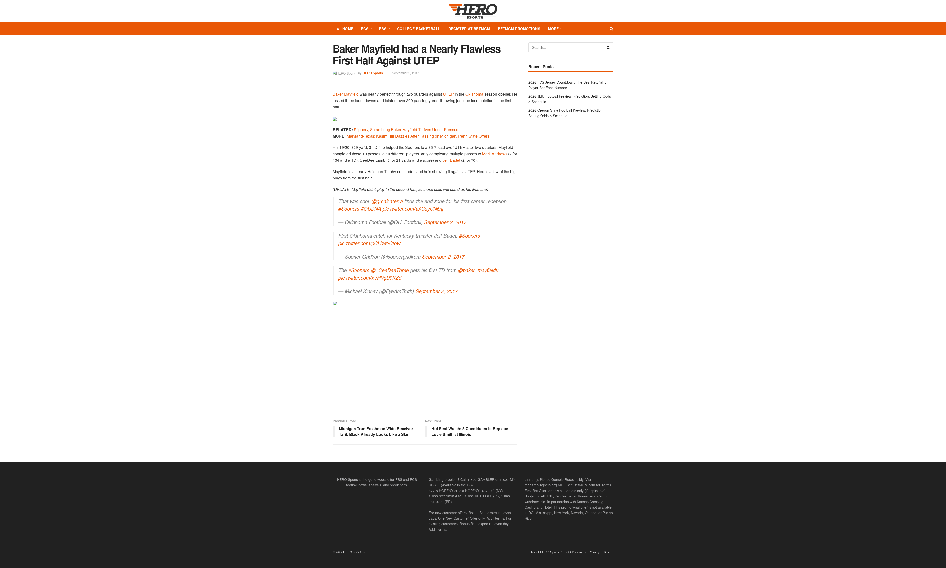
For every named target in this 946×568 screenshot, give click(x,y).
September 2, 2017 (405, 73)
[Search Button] (611, 28)
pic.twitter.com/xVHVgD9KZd (369, 277)
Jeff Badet (451, 160)
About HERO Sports (545, 552)
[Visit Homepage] (473, 11)
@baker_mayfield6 (478, 270)
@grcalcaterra (387, 201)
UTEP (448, 94)
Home (347, 28)
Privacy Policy (599, 552)
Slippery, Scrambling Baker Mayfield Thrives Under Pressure (407, 129)
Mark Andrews (494, 154)
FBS (383, 28)
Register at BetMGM (469, 28)
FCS (365, 28)
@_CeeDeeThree (390, 270)
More (553, 28)
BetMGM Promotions (519, 28)
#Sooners (348, 208)
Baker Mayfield (346, 94)
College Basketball (418, 28)
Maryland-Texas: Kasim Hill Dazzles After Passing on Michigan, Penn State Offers (418, 136)
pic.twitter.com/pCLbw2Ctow (369, 243)
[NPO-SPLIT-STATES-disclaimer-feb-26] (425, 352)
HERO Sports (373, 73)
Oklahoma (474, 94)
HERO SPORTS (354, 552)
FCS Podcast (574, 552)
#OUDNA (371, 208)
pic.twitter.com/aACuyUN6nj (413, 208)
